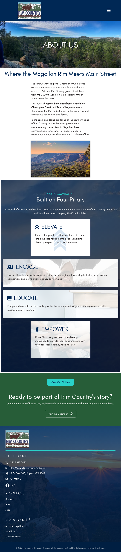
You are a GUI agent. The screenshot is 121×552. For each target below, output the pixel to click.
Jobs (8, 509)
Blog (8, 504)
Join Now (10, 531)
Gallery (10, 499)
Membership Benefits (17, 526)
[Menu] (108, 10)
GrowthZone (100, 548)
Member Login (13, 536)
